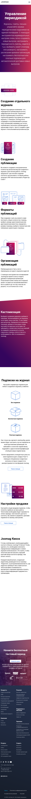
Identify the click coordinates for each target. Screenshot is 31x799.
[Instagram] (8, 762)
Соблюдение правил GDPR (23, 735)
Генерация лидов (5, 703)
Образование (19, 702)
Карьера (3, 722)
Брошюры (19, 749)
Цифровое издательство (22, 698)
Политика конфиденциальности (22, 726)
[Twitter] (3, 762)
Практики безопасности (22, 733)
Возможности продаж (22, 700)
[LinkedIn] (6, 762)
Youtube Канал (4, 754)
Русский (22, 793)
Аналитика (4, 709)
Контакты (3, 725)
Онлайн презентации (21, 752)
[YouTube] (11, 762)
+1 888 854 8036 (5, 769)
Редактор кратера (5, 692)
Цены (2, 711)
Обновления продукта (6, 713)
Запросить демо (15, 661)
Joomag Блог (4, 745)
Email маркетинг (5, 699)
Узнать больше (15, 469)
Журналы (18, 745)
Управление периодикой (7, 701)
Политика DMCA (20, 737)
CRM (2, 694)
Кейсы (2, 747)
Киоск (6, 790)
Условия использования (22, 723)
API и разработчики (6, 756)
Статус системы (20, 715)
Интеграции (4, 705)
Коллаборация (5, 707)
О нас (2, 720)
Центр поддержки (21, 712)
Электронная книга (6, 752)
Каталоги (18, 747)
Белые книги (4, 749)
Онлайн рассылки (21, 754)
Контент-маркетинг (21, 692)
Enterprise (18, 704)
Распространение (5, 696)
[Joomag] (5, 2)
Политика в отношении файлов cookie (22, 730)
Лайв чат (18, 717)
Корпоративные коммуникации (20, 695)
